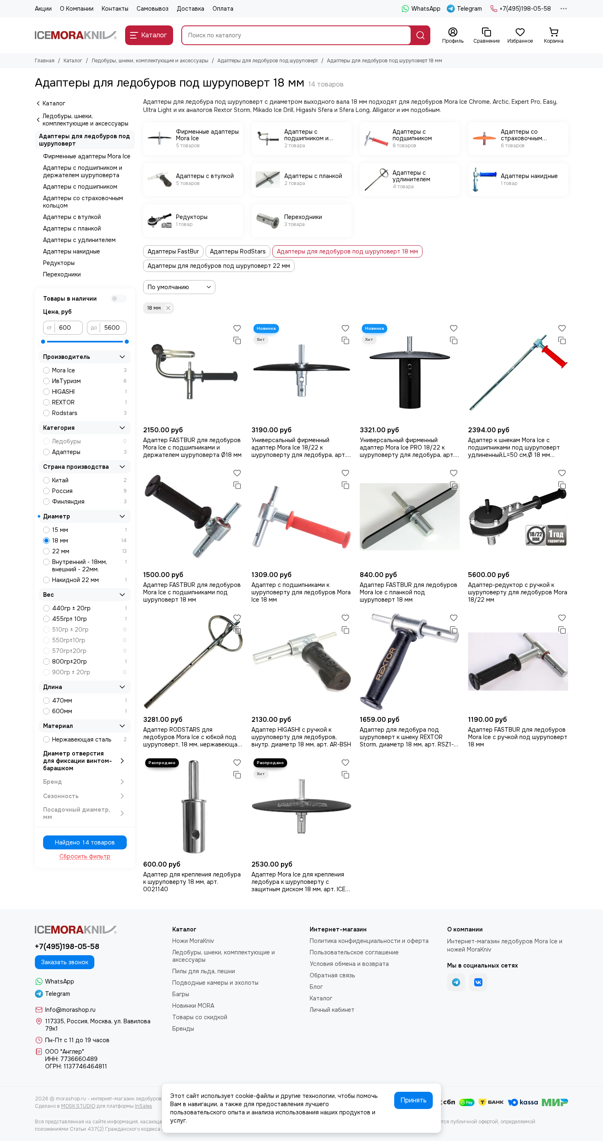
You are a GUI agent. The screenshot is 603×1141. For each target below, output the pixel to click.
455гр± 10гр (89, 619)
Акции (43, 8)
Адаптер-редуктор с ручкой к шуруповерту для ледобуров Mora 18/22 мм (517, 592)
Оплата (222, 8)
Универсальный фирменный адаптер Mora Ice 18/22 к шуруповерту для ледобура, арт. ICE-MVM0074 (298, 447)
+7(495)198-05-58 (525, 8)
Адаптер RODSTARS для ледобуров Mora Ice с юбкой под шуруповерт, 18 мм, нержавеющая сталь (192, 737)
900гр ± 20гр (89, 672)
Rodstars (89, 413)
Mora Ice (89, 370)
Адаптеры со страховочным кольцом (83, 201)
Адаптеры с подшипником (80, 186)
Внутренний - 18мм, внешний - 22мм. (89, 565)
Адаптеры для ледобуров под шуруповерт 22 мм (219, 265)
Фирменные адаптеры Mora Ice (86, 156)
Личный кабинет (332, 1009)
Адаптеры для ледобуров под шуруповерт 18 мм (347, 251)
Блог (316, 986)
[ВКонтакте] (478, 982)
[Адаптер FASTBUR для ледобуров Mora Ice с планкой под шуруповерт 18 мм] (410, 517)
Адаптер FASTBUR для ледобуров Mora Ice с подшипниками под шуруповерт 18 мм (192, 592)
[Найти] (420, 35)
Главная (45, 60)
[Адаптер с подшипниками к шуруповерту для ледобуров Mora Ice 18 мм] (301, 517)
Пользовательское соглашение (354, 952)
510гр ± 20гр (89, 629)
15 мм (89, 530)
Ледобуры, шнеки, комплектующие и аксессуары (149, 60)
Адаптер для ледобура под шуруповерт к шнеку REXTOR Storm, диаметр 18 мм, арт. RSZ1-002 (407, 737)
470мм (89, 700)
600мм (89, 711)
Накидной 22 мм (89, 580)
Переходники (62, 274)
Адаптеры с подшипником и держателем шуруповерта (82, 171)
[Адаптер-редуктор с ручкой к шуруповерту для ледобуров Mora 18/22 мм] (518, 517)
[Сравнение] (237, 340)
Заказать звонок (64, 962)
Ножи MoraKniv (193, 941)
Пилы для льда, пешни (203, 971)
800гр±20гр (89, 661)
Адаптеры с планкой (72, 228)
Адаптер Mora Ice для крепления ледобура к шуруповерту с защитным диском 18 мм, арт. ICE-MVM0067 (299, 882)
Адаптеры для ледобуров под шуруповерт (267, 60)
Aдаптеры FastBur (173, 251)
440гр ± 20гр (89, 608)
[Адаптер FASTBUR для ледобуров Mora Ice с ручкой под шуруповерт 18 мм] (518, 662)
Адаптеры (89, 452)
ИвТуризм (89, 381)
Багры (180, 994)
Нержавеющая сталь (89, 739)
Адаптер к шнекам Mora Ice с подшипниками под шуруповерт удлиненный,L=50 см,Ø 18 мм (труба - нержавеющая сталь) (514, 447)
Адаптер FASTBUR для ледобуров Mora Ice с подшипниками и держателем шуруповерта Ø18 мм (192, 447)
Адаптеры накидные (71, 251)
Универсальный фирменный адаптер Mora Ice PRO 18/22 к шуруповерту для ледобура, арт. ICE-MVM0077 (407, 447)
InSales (143, 1106)
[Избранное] (237, 328)
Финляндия (89, 501)
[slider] (43, 342)
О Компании (77, 8)
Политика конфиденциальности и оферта (369, 941)
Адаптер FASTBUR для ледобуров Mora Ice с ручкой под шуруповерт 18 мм (517, 737)
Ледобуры (89, 441)
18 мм (154, 308)
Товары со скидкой (199, 1017)
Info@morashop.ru (70, 1009)
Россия (89, 491)
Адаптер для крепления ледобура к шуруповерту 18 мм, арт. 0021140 (192, 882)
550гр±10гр (89, 640)
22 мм (89, 551)
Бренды (183, 1028)
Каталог (73, 60)
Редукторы (59, 263)
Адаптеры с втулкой (72, 217)
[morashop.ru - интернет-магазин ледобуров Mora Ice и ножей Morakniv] (76, 35)
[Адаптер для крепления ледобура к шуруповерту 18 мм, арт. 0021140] (193, 806)
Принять (413, 1100)
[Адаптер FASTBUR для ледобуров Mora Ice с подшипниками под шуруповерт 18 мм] (193, 517)
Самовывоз (153, 8)
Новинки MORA (193, 1005)
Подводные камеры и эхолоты (215, 982)
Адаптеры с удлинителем (79, 240)
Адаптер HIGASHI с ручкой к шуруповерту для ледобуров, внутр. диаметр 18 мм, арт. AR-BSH (301, 737)
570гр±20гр (89, 651)
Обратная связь (332, 975)
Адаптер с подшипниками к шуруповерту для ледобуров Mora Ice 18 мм (301, 592)
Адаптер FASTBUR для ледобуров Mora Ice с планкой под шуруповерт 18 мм (408, 592)
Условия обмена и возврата (349, 964)
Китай (89, 480)
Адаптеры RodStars (238, 251)
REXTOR (89, 402)
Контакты (115, 8)
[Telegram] (456, 982)
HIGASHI (89, 391)
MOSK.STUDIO (78, 1106)
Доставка (190, 8)
